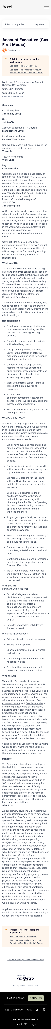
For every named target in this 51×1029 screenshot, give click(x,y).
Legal (33, 1024)
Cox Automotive (34, 703)
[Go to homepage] (7, 6)
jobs (7, 24)
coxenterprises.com (30, 753)
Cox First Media (10, 241)
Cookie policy (32, 985)
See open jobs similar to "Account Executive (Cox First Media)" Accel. (26, 71)
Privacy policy (19, 985)
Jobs (29, 1009)
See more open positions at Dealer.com (26, 959)
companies (18, 24)
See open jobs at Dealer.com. (23, 66)
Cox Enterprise (31, 241)
